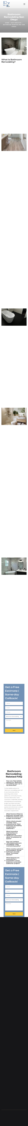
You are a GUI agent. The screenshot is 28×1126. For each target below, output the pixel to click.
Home (7, 23)
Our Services (16, 23)
